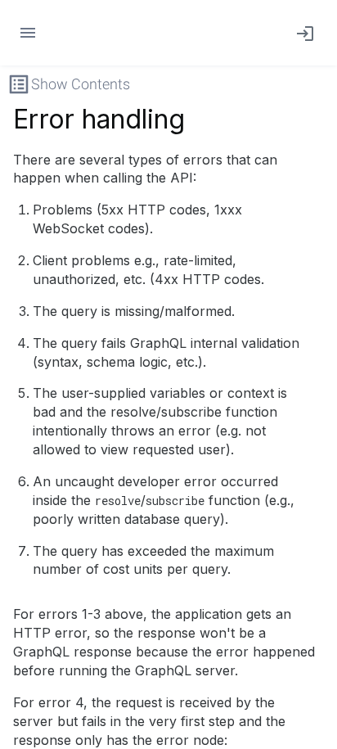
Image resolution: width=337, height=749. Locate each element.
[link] (302, 32)
